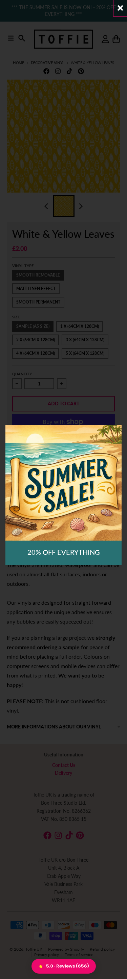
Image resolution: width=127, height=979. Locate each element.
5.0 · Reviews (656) (67, 966)
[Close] (120, 8)
